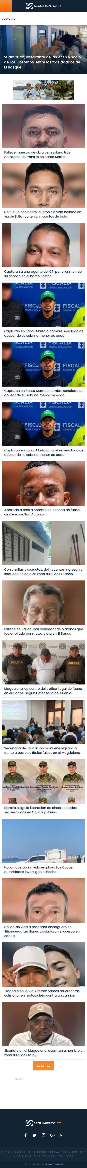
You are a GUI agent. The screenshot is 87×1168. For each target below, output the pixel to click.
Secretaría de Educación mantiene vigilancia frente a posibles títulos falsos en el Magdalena (42, 750)
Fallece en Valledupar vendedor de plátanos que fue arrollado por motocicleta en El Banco (43, 631)
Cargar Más (43, 1065)
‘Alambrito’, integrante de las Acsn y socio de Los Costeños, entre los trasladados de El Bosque (42, 62)
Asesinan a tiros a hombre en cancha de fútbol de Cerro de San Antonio (42, 512)
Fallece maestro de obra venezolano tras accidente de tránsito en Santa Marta (37, 154)
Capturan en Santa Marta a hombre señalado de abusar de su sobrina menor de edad (44, 333)
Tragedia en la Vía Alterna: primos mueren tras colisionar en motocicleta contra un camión (42, 993)
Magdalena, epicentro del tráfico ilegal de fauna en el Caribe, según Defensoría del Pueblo (43, 690)
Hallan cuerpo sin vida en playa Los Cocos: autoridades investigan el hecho (38, 869)
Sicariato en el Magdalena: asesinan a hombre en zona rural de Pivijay (44, 1052)
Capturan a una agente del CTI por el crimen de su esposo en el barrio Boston (43, 273)
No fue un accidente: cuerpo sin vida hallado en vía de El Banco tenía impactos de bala (42, 214)
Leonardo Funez (54, 1164)
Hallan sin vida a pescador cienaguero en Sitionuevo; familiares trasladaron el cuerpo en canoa (42, 931)
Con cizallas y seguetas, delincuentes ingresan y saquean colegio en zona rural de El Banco (43, 571)
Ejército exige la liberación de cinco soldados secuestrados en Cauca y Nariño (40, 810)
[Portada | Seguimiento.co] (43, 1123)
